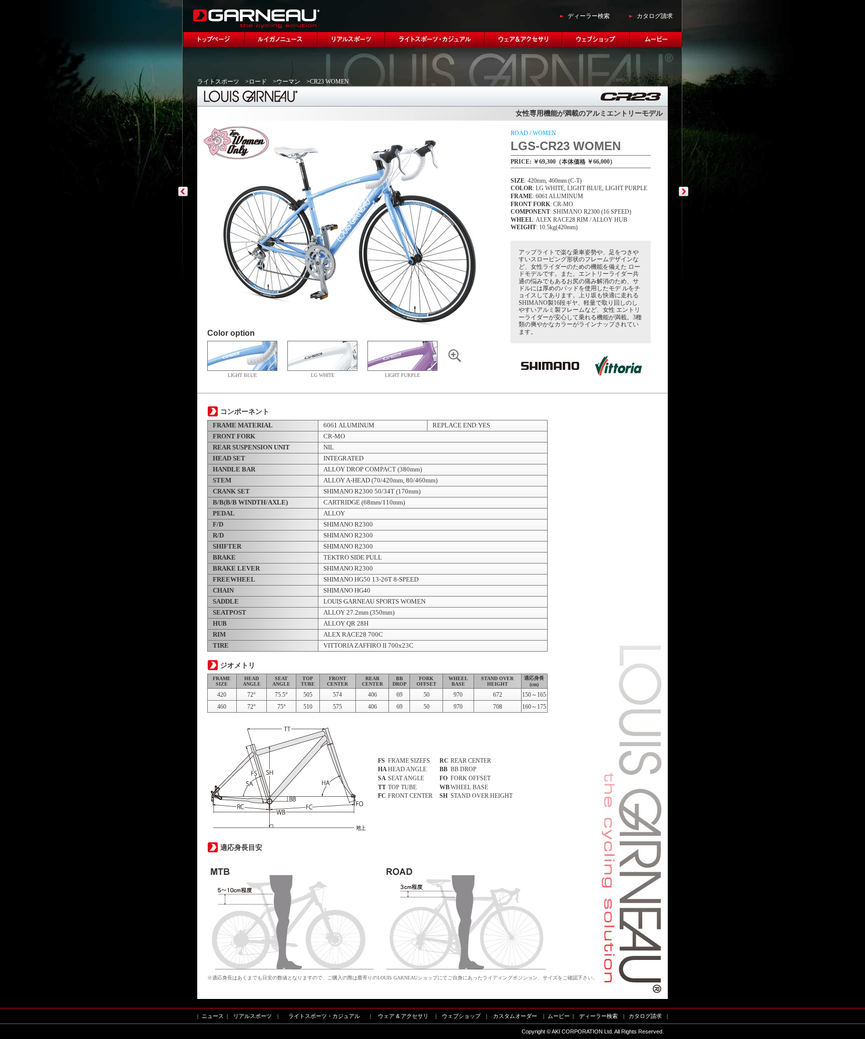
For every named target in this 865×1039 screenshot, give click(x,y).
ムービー (559, 1016)
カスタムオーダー (515, 1016)
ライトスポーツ (218, 81)
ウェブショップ (461, 1016)
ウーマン (288, 81)
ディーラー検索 (589, 16)
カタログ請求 (655, 16)
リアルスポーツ (252, 1016)
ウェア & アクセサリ (403, 1016)
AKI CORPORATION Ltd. (582, 1031)
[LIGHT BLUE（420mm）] (455, 360)
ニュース (213, 1016)
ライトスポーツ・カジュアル (324, 1016)
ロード (258, 81)
